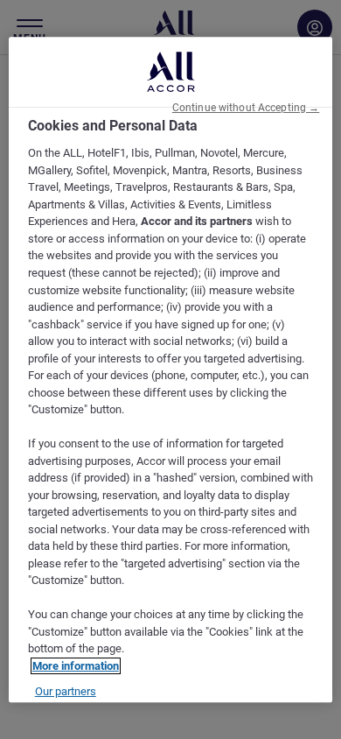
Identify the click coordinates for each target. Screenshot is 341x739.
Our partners (65, 692)
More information (75, 665)
